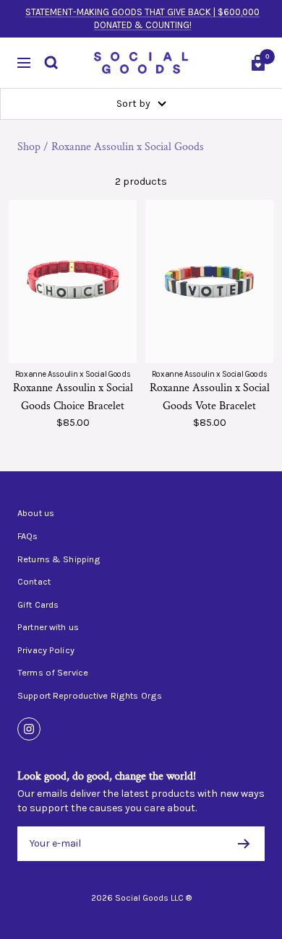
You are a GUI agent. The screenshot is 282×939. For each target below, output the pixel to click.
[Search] (51, 62)
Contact (34, 582)
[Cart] (258, 63)
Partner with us (48, 627)
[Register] (244, 844)
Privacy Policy (45, 650)
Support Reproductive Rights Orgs (89, 696)
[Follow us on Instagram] (28, 729)
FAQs (27, 536)
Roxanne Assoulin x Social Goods (127, 146)
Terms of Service (52, 673)
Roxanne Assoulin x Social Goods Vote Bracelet (210, 397)
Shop (28, 146)
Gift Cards (38, 605)
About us (35, 513)
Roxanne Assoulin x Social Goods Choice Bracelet (73, 397)
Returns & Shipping (59, 559)
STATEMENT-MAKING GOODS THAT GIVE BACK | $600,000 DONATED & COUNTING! (142, 18)
